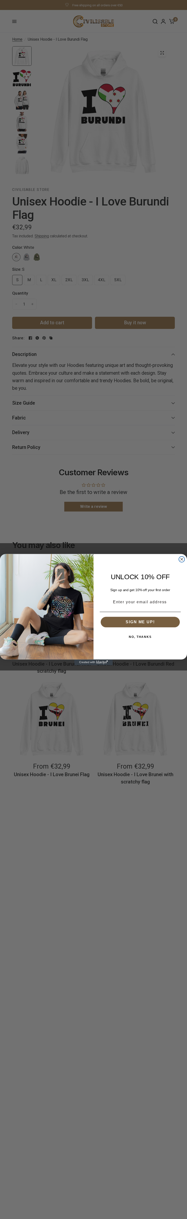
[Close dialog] (182, 559)
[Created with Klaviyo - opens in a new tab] (93, 662)
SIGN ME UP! (140, 622)
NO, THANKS (140, 637)
